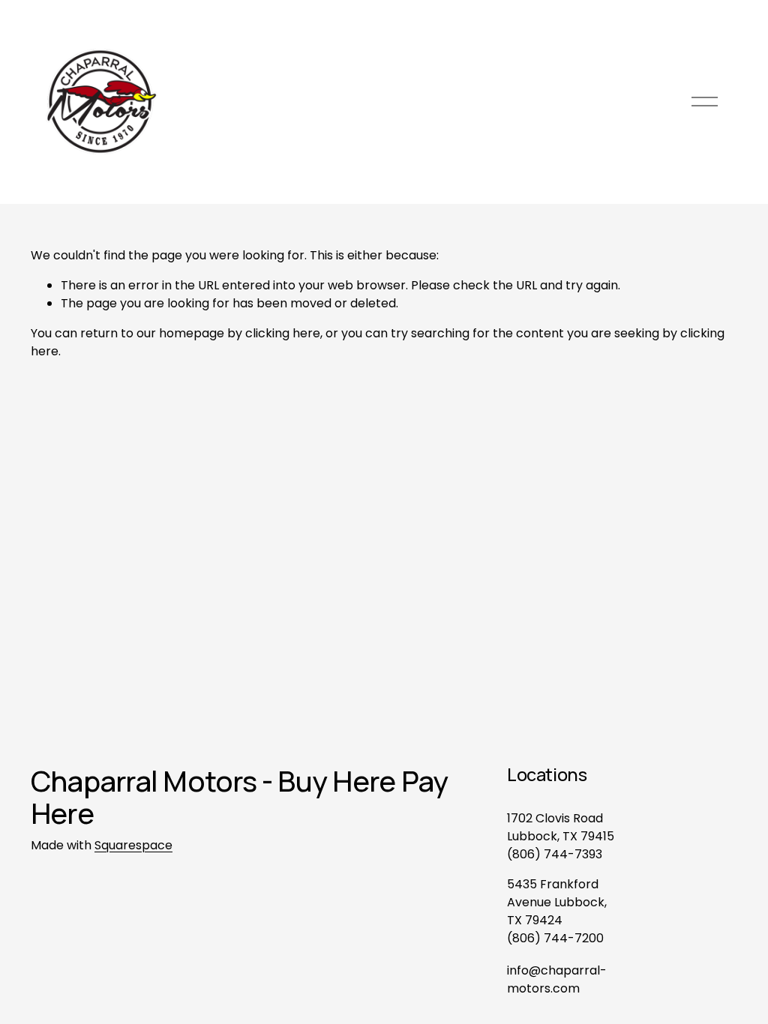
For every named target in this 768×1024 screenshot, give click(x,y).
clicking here (282, 333)
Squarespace (133, 845)
